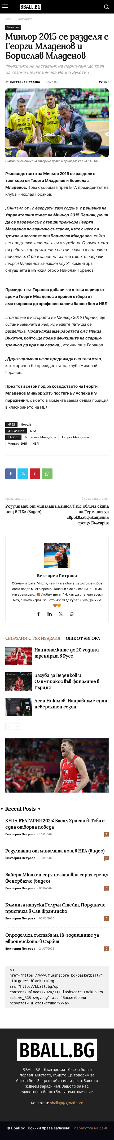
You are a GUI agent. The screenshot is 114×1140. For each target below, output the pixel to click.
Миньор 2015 (17, 443)
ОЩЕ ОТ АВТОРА (83, 638)
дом (8, 19)
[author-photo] (57, 568)
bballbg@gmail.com (66, 1102)
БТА (33, 431)
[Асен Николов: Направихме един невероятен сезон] (18, 707)
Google (26, 424)
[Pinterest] (35, 473)
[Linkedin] (51, 614)
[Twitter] (22, 473)
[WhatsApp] (47, 473)
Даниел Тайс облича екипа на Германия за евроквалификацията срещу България (83, 514)
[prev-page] (8, 726)
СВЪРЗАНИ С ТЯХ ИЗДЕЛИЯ (32, 638)
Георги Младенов (75, 437)
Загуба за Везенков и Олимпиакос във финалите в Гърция (66, 681)
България (24, 19)
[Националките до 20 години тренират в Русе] (18, 656)
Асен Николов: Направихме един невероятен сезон (70, 704)
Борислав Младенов (40, 437)
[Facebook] (10, 473)
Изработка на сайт (90, 1128)
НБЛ (36, 443)
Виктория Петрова (25, 82)
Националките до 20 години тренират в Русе (66, 653)
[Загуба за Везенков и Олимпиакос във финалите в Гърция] (18, 681)
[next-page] (17, 726)
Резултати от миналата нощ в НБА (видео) (30, 509)
